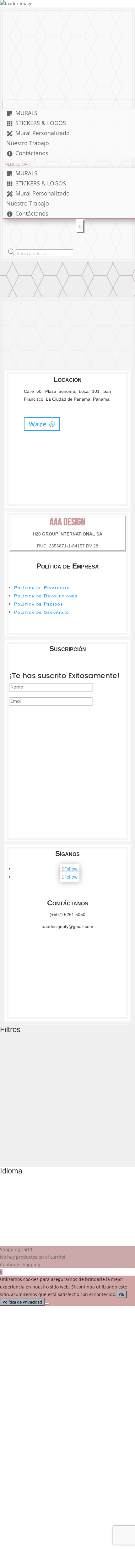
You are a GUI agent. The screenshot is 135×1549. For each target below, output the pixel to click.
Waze (38, 424)
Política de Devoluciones (46, 595)
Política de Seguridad (41, 612)
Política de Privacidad (42, 587)
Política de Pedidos (38, 604)
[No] (47, 1304)
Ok (121, 1294)
